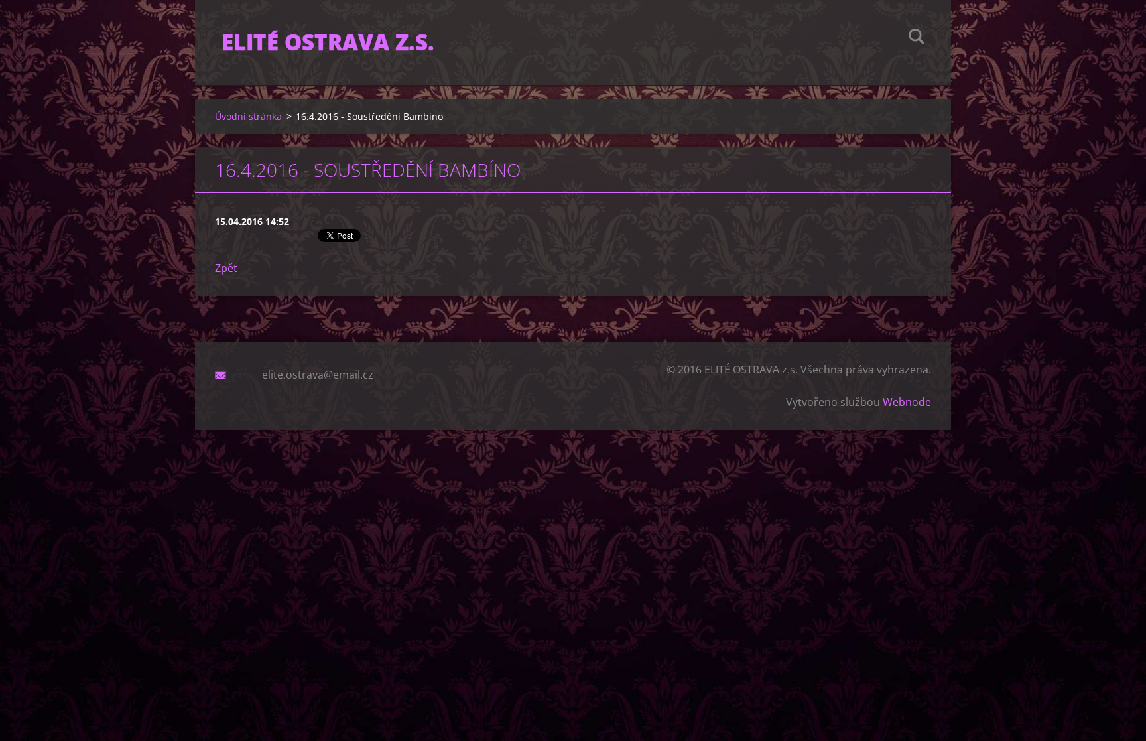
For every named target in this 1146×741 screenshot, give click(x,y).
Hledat (916, 38)
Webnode (907, 402)
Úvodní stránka (248, 116)
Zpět (226, 268)
